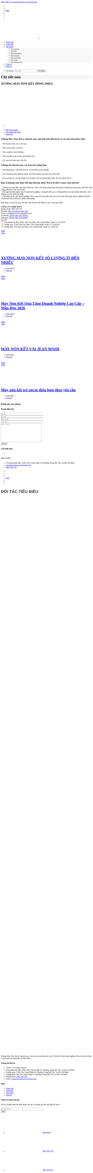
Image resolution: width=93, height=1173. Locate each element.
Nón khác (14, 60)
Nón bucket (15, 49)
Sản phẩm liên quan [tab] (13, 132)
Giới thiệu (9, 44)
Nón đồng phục (16, 62)
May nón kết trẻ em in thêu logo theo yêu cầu (38, 390)
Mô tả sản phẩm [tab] (12, 130)
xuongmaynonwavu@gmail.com (24, 2)
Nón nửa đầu (16, 58)
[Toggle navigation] (39, 38)
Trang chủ (10, 42)
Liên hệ (9, 66)
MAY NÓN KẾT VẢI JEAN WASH (30, 349)
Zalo (7, 11)
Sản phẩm (9, 47)
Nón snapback (16, 53)
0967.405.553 (6, 2)
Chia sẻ (9, 64)
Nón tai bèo (15, 55)
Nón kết (14, 51)
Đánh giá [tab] (9, 134)
